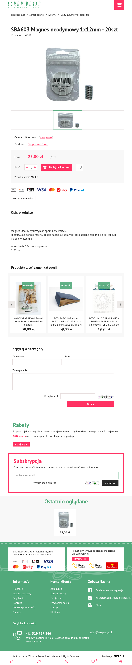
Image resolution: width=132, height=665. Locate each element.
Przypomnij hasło (59, 602)
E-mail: (68, 356)
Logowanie (66, 661)
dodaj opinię (46, 137)
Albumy (52, 14)
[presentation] (11, 304)
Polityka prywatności (24, 607)
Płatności (18, 588)
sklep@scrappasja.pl (101, 632)
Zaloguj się (56, 588)
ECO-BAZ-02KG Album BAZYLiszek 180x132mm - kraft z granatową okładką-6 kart (66, 323)
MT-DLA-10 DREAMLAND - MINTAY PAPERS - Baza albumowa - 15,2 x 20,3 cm (104, 321)
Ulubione (55, 612)
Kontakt (17, 602)
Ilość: (17, 167)
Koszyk (54, 607)
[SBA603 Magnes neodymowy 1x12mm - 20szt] (67, 73)
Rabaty (17, 612)
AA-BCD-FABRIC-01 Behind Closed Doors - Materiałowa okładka (28, 321)
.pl (119, 656)
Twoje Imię (18, 356)
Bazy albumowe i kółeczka (75, 14)
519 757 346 (38, 633)
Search (38, 661)
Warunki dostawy (22, 593)
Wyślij (90, 404)
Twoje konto (57, 598)
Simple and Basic (38, 144)
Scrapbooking (36, 14)
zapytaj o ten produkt (23, 198)
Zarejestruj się (58, 593)
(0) (120, 661)
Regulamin (18, 598)
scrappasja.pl (18, 14)
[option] (67, 74)
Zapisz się (110, 483)
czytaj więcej (21, 444)
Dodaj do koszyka (59, 167)
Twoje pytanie (19, 370)
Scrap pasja (31, 5)
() (93, 660)
